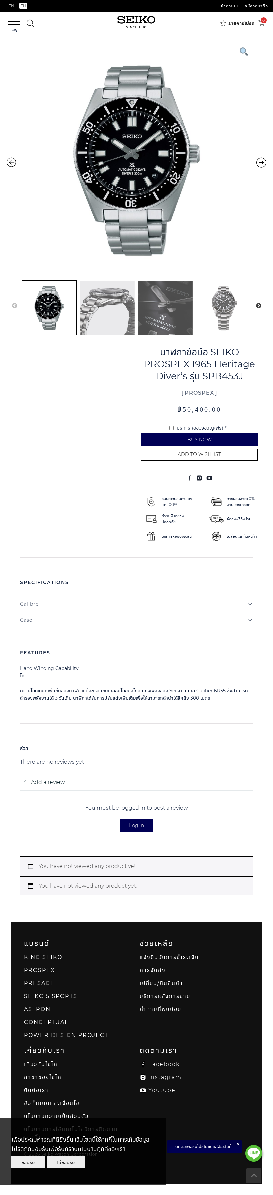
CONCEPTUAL (46, 1022)
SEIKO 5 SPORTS (50, 996)
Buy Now (199, 440)
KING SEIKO (43, 957)
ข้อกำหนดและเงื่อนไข (52, 1103)
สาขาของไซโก (43, 1077)
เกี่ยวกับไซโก (41, 1064)
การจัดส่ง (153, 970)
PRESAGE (39, 983)
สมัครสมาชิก (256, 5)
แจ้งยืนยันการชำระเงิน (169, 957)
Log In (136, 825)
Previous (14, 306)
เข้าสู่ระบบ (228, 5)
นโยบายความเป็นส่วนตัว (56, 1116)
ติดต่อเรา (36, 1090)
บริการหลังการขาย (165, 996)
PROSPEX (199, 393)
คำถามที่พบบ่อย (160, 1009)
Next (258, 306)
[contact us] (253, 1153)
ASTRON (37, 1009)
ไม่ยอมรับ (66, 1162)
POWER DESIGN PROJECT (66, 1035)
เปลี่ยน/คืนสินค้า (161, 983)
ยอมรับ (28, 1162)
